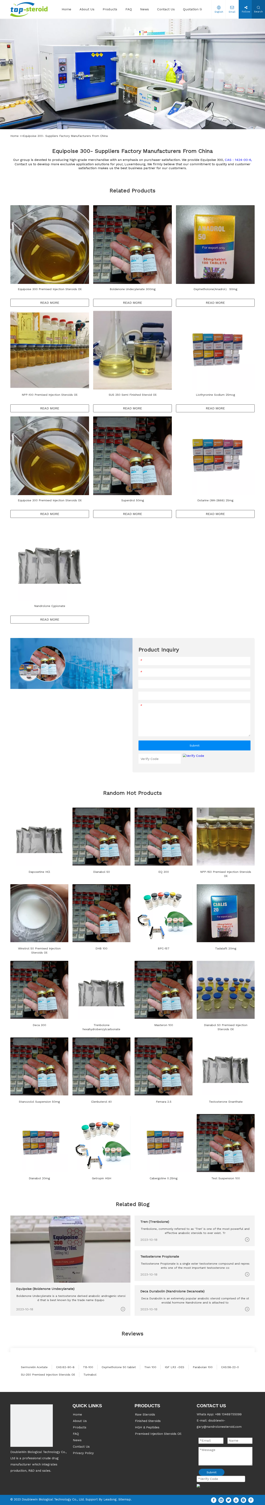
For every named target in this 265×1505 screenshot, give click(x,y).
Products (79, 1427)
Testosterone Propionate (159, 1256)
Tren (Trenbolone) (154, 1222)
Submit (195, 745)
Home (15, 135)
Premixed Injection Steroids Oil (158, 1434)
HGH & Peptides (147, 1427)
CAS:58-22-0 (230, 1367)
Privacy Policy (83, 1453)
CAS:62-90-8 (65, 1367)
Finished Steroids (148, 1421)
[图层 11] (31, 1425)
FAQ (76, 1434)
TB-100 (88, 1367)
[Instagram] (243, 1500)
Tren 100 (150, 1367)
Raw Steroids (145, 1414)
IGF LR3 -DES (174, 1367)
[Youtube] (236, 1500)
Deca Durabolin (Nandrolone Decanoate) (172, 1291)
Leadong (110, 1499)
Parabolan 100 (203, 1367)
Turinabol (89, 1374)
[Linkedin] (221, 1500)
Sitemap (124, 1499)
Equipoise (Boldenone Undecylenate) (45, 1289)
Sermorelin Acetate (34, 1367)
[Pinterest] (251, 1500)
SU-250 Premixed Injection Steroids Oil (48, 1374)
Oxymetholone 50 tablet (119, 1367)
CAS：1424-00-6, (238, 160)
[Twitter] (228, 1500)
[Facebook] (213, 1500)
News (77, 1440)
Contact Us (81, 1446)
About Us (80, 1421)
